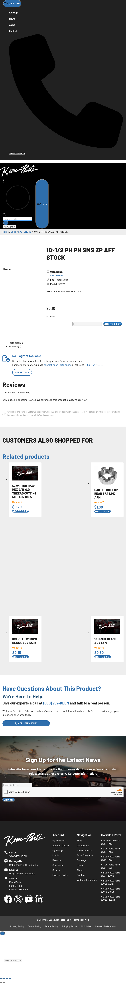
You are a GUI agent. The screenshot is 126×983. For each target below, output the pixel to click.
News (12, 18)
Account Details (60, 845)
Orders (56, 870)
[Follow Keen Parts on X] (18, 899)
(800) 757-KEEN (56, 703)
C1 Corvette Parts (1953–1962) (110, 842)
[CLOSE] (2, 933)
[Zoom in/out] (1, 978)
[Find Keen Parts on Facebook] (8, 899)
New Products (84, 850)
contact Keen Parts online (58, 364)
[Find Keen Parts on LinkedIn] (39, 899)
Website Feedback (87, 879)
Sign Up (9, 799)
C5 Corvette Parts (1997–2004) (110, 874)
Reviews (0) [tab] (15, 346)
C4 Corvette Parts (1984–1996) (110, 866)
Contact (13, 31)
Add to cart (112, 323)
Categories (83, 845)
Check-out (58, 865)
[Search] (5, 223)
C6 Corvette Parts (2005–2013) (110, 882)
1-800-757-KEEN (93, 364)
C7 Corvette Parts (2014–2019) (110, 890)
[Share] (7, 978)
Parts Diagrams (85, 855)
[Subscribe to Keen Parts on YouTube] (29, 899)
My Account (58, 840)
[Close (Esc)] (10, 978)
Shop (13, 231)
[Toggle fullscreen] (4, 978)
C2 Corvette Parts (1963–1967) (110, 850)
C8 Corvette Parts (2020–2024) (110, 898)
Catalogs (13, 12)
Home (5, 231)
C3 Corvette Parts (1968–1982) (110, 858)
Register (57, 860)
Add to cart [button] (20, 511)
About (12, 25)
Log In (55, 855)
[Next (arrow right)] (4, 982)
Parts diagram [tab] (16, 342)
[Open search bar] (4, 215)
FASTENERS (24, 231)
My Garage (57, 850)
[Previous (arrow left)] (1, 982)
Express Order (60, 874)
